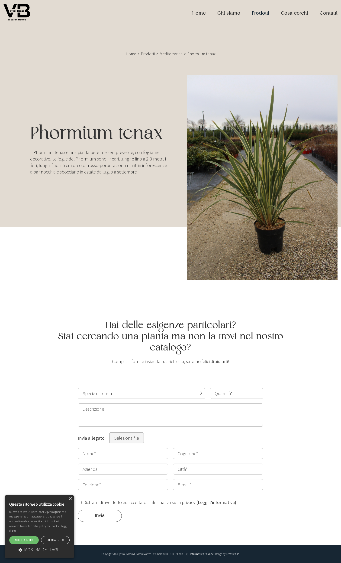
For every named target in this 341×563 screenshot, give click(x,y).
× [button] (70, 499)
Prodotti (260, 13)
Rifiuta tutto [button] (55, 540)
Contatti (329, 13)
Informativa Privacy (201, 554)
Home (199, 13)
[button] (39, 549)
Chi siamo (228, 13)
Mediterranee (171, 53)
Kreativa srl (232, 554)
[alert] (39, 526)
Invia (100, 516)
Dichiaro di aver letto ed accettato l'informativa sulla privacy (159, 502)
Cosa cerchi (294, 13)
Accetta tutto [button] (24, 540)
